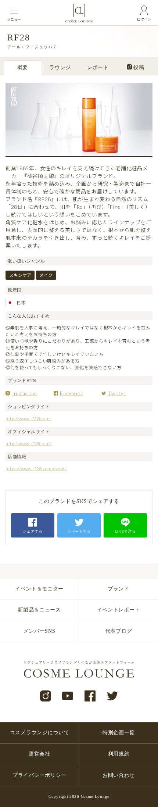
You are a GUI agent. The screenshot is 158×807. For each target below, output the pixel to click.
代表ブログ (118, 631)
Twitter (117, 393)
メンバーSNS (39, 631)
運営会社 (39, 754)
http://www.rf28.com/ (28, 418)
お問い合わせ (119, 775)
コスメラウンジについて (39, 732)
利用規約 (119, 754)
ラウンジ (60, 68)
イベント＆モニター (39, 589)
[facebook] (90, 696)
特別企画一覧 (119, 732)
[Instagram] (45, 696)
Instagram (24, 393)
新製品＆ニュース (39, 610)
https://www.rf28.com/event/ (36, 468)
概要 (22, 68)
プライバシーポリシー (39, 775)
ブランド (118, 589)
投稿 (138, 68)
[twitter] (112, 696)
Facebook (71, 393)
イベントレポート (118, 610)
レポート (98, 68)
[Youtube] (67, 696)
